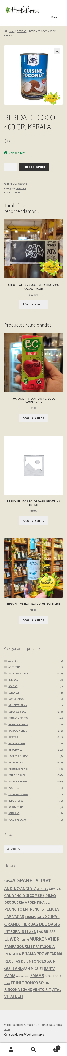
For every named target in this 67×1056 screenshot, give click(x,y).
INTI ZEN (28, 931)
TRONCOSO (33, 982)
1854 (8, 881)
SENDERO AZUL (23, 976)
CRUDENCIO (14, 895)
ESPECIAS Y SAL (17, 711)
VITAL (56, 989)
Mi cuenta (11, 1049)
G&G (40, 916)
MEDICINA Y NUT (17, 762)
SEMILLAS (13, 813)
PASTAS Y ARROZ (17, 781)
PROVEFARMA (49, 953)
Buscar (33, 1049)
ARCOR (42, 888)
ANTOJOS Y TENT (18, 673)
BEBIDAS (21, 31)
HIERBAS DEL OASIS (40, 924)
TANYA (7, 983)
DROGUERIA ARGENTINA (24, 902)
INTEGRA (12, 931)
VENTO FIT (42, 989)
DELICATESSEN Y (17, 705)
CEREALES (14, 692)
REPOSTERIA (15, 800)
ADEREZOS (14, 667)
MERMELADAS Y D (18, 769)
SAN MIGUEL (33, 968)
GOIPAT (52, 916)
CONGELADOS (16, 698)
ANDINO (12, 888)
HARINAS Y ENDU (17, 730)
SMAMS (37, 975)
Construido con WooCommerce (24, 1034)
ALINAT (43, 880)
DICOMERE (35, 895)
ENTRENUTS (33, 909)
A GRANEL (23, 880)
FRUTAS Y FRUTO (18, 718)
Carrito (52, 1046)
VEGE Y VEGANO (17, 819)
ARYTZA (55, 889)
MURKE (36, 939)
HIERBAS (13, 737)
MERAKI (24, 939)
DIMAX (50, 895)
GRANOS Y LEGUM (18, 724)
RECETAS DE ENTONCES (25, 961)
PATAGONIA (45, 946)
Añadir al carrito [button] (33, 304)
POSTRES (13, 788)
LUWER (11, 939)
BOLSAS (12, 686)
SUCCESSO (53, 976)
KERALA (19, 192)
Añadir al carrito (34, 167)
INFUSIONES (15, 749)
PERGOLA (12, 953)
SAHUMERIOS (15, 807)
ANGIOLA (28, 888)
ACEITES (13, 660)
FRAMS (30, 916)
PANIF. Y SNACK (16, 775)
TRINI (15, 982)
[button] (57, 51)
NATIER (51, 939)
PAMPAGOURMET (19, 946)
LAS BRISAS (46, 931)
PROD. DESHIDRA (18, 794)
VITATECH (13, 996)
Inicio (11, 31)
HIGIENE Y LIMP (16, 743)
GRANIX (12, 924)
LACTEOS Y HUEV (18, 756)
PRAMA (29, 954)
